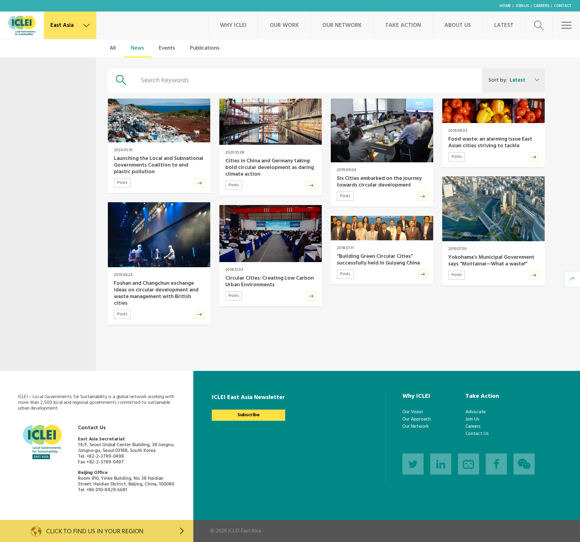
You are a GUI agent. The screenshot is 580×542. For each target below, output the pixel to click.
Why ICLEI (233, 25)
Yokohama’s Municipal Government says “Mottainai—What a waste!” (491, 260)
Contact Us (477, 434)
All (113, 48)
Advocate (476, 412)
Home (505, 5)
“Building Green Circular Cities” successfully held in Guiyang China (378, 260)
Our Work (284, 25)
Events (167, 48)
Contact (563, 5)
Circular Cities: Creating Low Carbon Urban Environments (269, 281)
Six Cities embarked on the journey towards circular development (379, 182)
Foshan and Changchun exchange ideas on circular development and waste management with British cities (156, 293)
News (137, 48)
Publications (204, 48)
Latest (504, 25)
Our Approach (416, 419)
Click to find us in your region (94, 531)
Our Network (342, 25)
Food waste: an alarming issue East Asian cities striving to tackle (490, 142)
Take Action (403, 25)
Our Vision (412, 412)
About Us (457, 25)
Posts (122, 182)
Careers (541, 5)
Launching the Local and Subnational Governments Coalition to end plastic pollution (158, 165)
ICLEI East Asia (244, 531)
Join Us (522, 5)
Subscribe (248, 415)
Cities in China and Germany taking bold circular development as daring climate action (269, 168)
